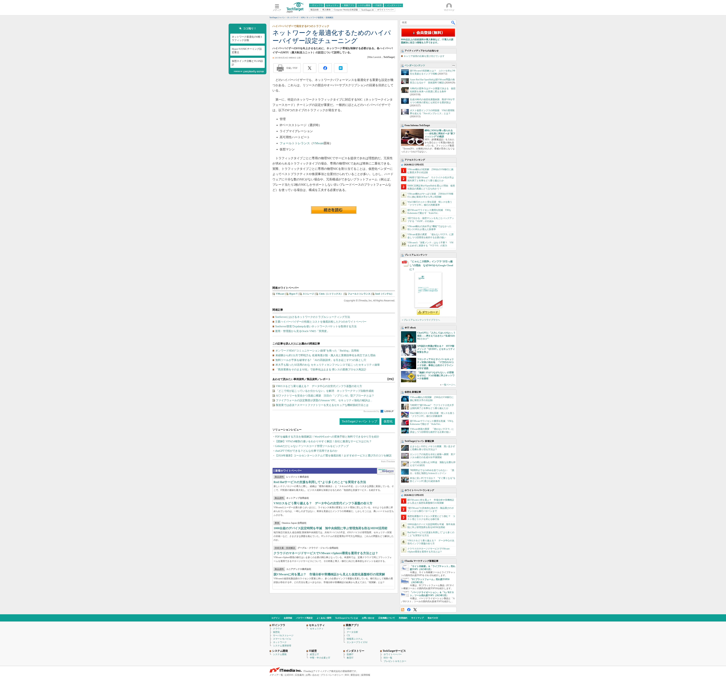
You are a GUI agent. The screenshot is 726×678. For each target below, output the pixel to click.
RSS (402, 609)
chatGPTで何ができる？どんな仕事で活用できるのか (306, 450)
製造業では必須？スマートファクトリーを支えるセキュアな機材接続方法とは (322, 405)
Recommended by (372, 411)
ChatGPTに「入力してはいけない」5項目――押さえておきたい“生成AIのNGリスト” (436, 335)
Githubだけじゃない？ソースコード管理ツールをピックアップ (312, 446)
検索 (453, 22)
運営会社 (355, 675)
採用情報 (365, 675)
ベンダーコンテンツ (415, 65)
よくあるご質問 (324, 618)
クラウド (277, 628)
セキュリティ (316, 628)
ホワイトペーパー (393, 654)
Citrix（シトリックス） (331, 293)
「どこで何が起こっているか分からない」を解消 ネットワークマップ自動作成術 (325, 390)
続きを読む (333, 210)
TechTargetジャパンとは (346, 618)
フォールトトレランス (295, 143)
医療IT (350, 654)
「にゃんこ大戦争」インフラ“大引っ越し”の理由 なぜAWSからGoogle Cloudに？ (431, 265)
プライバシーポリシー (332, 675)
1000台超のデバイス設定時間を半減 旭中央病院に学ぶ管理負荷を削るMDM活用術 (330, 528)
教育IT (350, 657)
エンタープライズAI (357, 642)
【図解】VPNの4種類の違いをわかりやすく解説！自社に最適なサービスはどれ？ (323, 441)
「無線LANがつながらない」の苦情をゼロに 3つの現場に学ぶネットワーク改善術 (436, 375)
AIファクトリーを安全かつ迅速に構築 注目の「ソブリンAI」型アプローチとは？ (325, 395)
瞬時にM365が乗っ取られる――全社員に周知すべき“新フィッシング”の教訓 (440, 133)
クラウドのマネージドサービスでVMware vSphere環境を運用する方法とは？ (326, 553)
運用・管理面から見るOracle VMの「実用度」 (302, 331)
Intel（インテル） (384, 293)
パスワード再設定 (304, 618)
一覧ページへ (448, 384)
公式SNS (289, 675)
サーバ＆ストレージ (283, 635)
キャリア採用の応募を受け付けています (424, 56)
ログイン (275, 618)
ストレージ (308, 293)
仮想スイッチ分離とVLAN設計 (247, 63)
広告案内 (299, 675)
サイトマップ (417, 618)
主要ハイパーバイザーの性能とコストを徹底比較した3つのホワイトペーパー (320, 321)
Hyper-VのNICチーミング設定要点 (247, 50)
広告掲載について (386, 618)
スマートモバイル (282, 639)
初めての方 (433, 618)
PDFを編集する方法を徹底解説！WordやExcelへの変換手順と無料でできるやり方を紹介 (327, 436)
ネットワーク (280, 642)
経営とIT (314, 654)
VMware (318, 143)
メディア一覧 (276, 675)
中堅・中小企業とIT (320, 657)
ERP (349, 628)
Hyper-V (293, 293)
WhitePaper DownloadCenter (386, 471)
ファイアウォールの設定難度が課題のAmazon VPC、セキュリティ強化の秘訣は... (324, 400)
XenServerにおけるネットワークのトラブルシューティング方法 (312, 317)
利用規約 (403, 618)
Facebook (408, 609)
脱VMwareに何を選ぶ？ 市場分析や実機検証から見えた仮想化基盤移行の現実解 (329, 574)
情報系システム (355, 639)
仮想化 (388, 421)
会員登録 (288, 618)
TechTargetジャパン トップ (359, 421)
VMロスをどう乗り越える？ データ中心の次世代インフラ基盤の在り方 (319, 386)
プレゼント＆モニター (395, 661)
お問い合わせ (368, 618)
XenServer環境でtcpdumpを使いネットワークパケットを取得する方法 (316, 326)
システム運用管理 (282, 645)
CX (348, 635)
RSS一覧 (388, 657)
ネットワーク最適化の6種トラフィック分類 (247, 38)
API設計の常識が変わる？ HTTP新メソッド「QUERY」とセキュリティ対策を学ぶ (436, 349)
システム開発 (280, 654)
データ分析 (352, 632)
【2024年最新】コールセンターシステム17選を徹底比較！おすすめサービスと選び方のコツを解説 (333, 455)
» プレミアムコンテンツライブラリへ (421, 320)
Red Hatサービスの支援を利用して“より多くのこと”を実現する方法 (320, 482)
